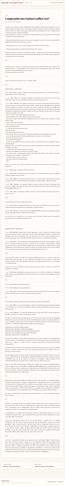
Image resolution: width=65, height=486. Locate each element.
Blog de (17, 3)
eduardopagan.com (51, 481)
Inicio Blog (60, 2)
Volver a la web (53, 2)
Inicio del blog (60, 481)
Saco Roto (18, 21)
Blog (7, 15)
